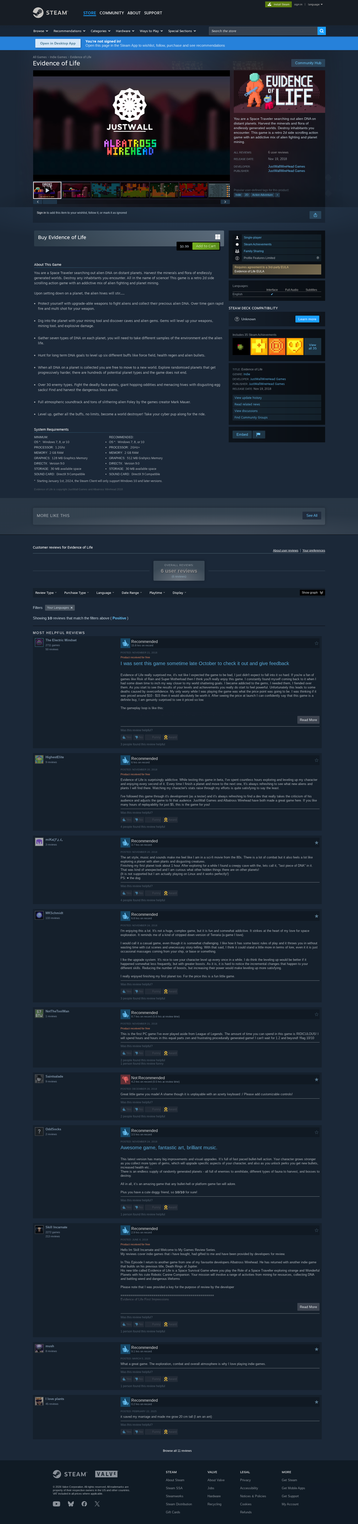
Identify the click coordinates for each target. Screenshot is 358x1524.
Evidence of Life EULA (249, 271)
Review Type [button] (44, 593)
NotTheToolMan (57, 1011)
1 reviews (51, 1016)
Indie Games (58, 57)
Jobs (210, 1488)
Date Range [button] (130, 593)
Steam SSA (174, 1488)
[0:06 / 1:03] (131, 125)
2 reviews (51, 1134)
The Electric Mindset (61, 640)
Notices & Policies (253, 1496)
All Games (40, 57)
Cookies (246, 1504)
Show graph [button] (310, 592)
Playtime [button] (156, 593)
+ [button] (277, 194)
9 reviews (51, 762)
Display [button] (178, 593)
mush (50, 1346)
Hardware (214, 1496)
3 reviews (51, 844)
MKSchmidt (54, 913)
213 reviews (53, 1236)
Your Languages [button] (58, 607)
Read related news (247, 404)
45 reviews (52, 1403)
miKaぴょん (54, 839)
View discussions (246, 411)
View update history (248, 398)
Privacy (245, 1480)
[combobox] (263, 31)
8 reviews (51, 1351)
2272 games (53, 1232)
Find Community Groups (251, 417)
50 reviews (52, 649)
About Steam (175, 1480)
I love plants (55, 1399)
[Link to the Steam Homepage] (50, 17)
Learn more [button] (307, 319)
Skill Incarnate (56, 1227)
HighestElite (55, 757)
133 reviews (53, 918)
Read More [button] (308, 720)
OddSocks (53, 1129)
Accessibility (249, 1488)
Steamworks (174, 1496)
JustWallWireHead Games (286, 166)
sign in (298, 4)
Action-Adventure (262, 194)
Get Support (290, 1496)
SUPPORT (153, 12)
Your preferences (313, 550)
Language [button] (103, 593)
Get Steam (289, 1480)
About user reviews (285, 550)
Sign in (41, 212)
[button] (41, 30)
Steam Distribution (179, 1504)
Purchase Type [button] (75, 593)
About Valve (216, 1480)
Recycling (214, 1504)
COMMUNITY (112, 12)
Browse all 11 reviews (177, 1451)
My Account (290, 1504)
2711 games (53, 645)
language (314, 4)
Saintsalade (54, 1076)
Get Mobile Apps (293, 1488)
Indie (238, 194)
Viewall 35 (313, 346)
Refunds (246, 1512)
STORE (89, 12)
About (134, 12)
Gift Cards (173, 1512)
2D (246, 194)
